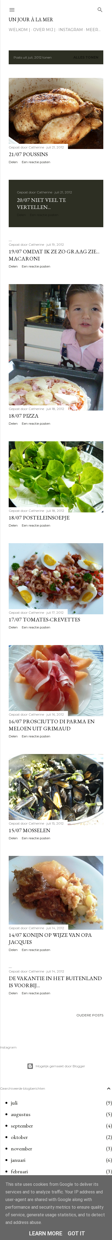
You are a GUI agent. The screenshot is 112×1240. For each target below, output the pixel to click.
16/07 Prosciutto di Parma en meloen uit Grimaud (52, 725)
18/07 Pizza (24, 415)
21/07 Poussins (28, 154)
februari (19, 1171)
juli (14, 1102)
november (21, 1148)
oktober (19, 1137)
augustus (20, 1114)
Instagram (70, 29)
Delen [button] (13, 162)
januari (18, 1159)
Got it (76, 1233)
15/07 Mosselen (29, 830)
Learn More (45, 1233)
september (22, 1125)
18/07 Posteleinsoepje (39, 517)
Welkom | (19, 29)
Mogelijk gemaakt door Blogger (60, 1066)
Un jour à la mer (31, 19)
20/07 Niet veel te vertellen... (41, 203)
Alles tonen (85, 57)
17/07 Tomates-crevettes (44, 619)
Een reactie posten (36, 162)
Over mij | (44, 29)
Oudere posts (89, 1015)
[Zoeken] (100, 8)
